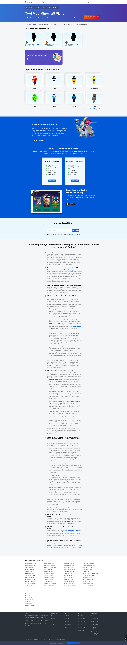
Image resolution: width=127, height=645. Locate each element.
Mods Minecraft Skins (49, 563)
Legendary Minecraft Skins (31, 581)
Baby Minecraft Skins (68, 579)
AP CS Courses (94, 624)
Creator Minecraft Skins (30, 565)
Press (52, 620)
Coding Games (81, 615)
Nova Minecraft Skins (49, 581)
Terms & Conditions (34, 639)
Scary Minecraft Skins (49, 585)
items (50, 323)
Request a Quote (95, 634)
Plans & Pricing (68, 624)
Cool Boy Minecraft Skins (69, 577)
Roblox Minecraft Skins (30, 577)
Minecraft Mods (28, 603)
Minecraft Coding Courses (55, 379)
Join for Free (91, 2)
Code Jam (80, 628)
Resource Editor (75, 401)
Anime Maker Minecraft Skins (70, 571)
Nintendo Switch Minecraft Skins (90, 573)
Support (75, 2)
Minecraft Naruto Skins (49, 565)
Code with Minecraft (29, 605)
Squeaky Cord (69, 45)
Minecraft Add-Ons (29, 599)
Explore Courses (38, 140)
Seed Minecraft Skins (87, 581)
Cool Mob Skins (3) (31, 24)
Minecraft (38, 7)
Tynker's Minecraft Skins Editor (58, 128)
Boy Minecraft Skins (87, 571)
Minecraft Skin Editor (87, 567)
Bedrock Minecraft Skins (69, 583)
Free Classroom (94, 618)
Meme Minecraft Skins (49, 573)
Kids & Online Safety (51, 639)
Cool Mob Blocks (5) (68, 24)
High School (94, 623)
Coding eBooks (54, 626)
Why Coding (67, 621)
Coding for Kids (30, 7)
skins (79, 321)
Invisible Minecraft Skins (30, 563)
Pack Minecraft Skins (49, 569)
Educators (59, 2)
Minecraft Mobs (28, 593)
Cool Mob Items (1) (55, 24)
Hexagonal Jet (50, 45)
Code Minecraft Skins (87, 569)
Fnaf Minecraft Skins (87, 577)
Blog (52, 615)
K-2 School (93, 626)
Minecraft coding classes (70, 270)
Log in (99, 2)
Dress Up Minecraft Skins (69, 573)
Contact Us (63, 639)
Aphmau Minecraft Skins (88, 575)
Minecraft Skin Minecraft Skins (70, 569)
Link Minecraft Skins (48, 579)
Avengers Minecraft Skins (30, 585)
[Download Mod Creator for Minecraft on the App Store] (70, 204)
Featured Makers (68, 623)
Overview (66, 615)
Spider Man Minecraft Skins (31, 579)
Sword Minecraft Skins (30, 587)
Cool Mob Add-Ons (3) (81, 24)
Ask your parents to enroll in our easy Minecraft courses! (63, 226)
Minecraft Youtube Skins (69, 563)
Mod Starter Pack (68, 521)
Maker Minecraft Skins (30, 571)
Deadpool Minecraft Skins (69, 581)
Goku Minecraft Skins (88, 579)
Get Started (52, 180)
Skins (44, 7)
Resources (68, 2)
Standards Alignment (96, 628)
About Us (53, 617)
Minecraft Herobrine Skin (50, 567)
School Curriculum (95, 617)
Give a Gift (66, 618)
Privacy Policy (43, 639)
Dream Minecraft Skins (69, 565)
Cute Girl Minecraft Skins (69, 585)
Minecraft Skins (28, 595)
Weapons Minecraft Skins (50, 583)
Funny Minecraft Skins (49, 575)
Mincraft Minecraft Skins (49, 577)
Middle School (94, 621)
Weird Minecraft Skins (88, 583)
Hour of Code (81, 630)
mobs (53, 323)
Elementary (93, 620)
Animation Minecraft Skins (89, 565)
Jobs (52, 621)
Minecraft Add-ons (82, 624)
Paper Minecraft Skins (30, 583)
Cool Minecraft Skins (29, 573)
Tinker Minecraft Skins (49, 571)
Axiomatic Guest (30, 45)
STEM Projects (94, 633)
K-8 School (93, 627)
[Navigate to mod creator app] (47, 201)
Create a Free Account (73, 643)
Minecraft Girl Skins (29, 567)
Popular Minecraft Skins (88, 563)
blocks (59, 323)
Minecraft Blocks (28, 597)
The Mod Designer (65, 313)
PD (91, 630)
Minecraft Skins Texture (69, 567)
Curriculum (67, 617)
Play (45, 2)
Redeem (66, 620)
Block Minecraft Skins (88, 585)
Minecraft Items (28, 601)
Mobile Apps (54, 623)
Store (52, 627)
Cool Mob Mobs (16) (43, 24)
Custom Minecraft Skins (30, 569)
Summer (66, 627)
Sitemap (53, 624)
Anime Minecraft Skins (30, 575)
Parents (51, 2)
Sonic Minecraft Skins (68, 575)
